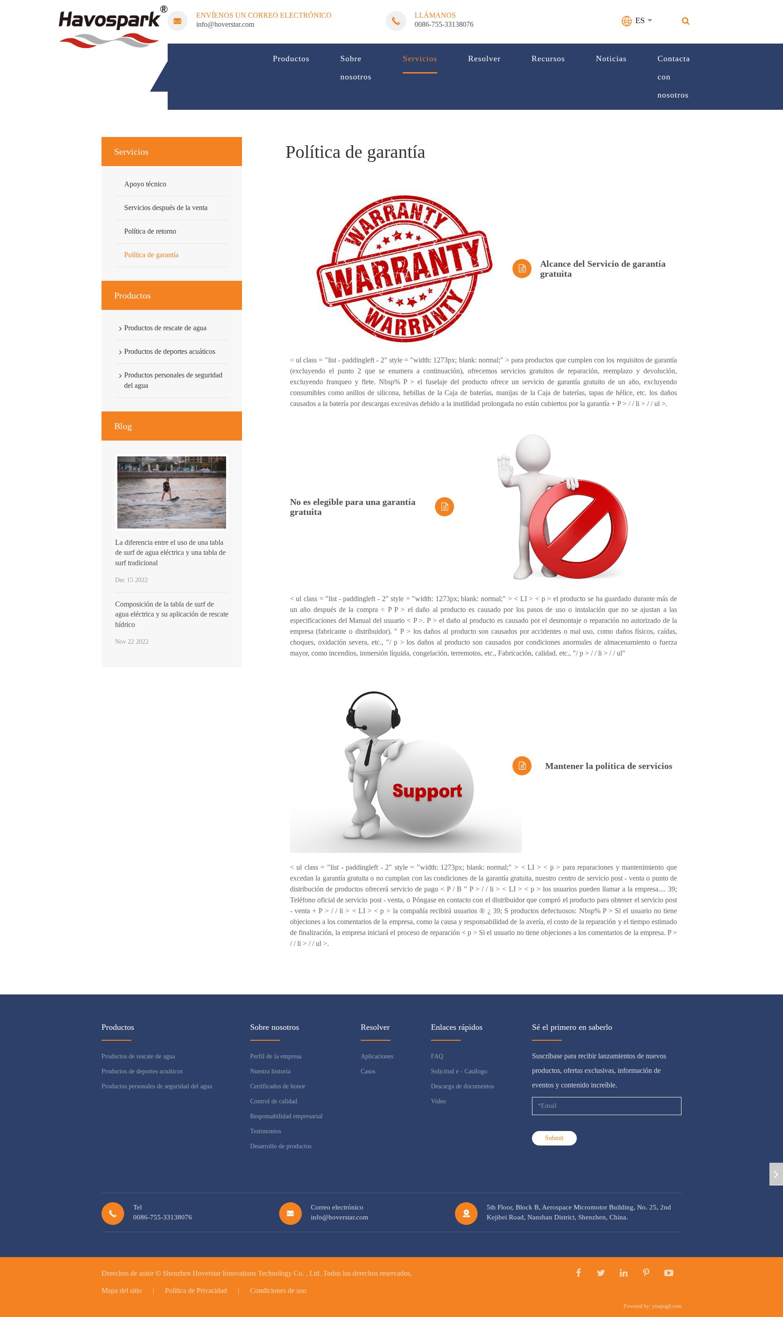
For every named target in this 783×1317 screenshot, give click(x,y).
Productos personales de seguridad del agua (173, 380)
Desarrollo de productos (280, 1146)
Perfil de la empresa (275, 1056)
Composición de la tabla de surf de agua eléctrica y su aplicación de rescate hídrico (171, 614)
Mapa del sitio (122, 1290)
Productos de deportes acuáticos (169, 351)
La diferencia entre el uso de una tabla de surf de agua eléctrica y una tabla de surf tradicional (170, 553)
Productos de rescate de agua (165, 328)
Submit (554, 1138)
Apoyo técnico (145, 184)
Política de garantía (151, 255)
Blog (123, 426)
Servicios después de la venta (166, 207)
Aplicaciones (377, 1056)
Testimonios (265, 1131)
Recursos (548, 58)
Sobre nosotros (356, 67)
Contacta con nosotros (673, 76)
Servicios (420, 58)
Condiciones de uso (278, 1290)
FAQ (437, 1056)
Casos (368, 1071)
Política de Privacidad (196, 1290)
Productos (291, 58)
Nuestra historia (270, 1071)
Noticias (611, 58)
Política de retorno (150, 231)
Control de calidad (273, 1101)
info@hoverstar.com (225, 24)
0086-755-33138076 (444, 24)
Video (438, 1101)
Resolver (484, 58)
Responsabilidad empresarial (286, 1116)
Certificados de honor (277, 1086)
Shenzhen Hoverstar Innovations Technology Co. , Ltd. (242, 1273)
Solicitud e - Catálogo (459, 1071)
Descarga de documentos (462, 1086)
